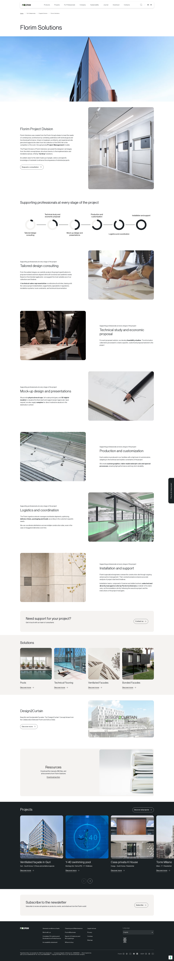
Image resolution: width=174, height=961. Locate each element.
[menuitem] (47, 4)
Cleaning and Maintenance (73, 928)
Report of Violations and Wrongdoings (72, 937)
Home (21, 13)
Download (116, 5)
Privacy (89, 932)
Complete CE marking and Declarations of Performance (52, 937)
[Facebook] (134, 954)
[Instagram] (123, 954)
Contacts (127, 5)
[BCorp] (125, 943)
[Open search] (141, 5)
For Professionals (69, 5)
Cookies (90, 936)
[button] (84, 881)
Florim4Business (70, 932)
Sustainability (94, 5)
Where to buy (69, 942)
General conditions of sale (51, 928)
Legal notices (91, 928)
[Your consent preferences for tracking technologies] (170, 957)
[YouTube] (130, 954)
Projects (57, 5)
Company (83, 5)
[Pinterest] (127, 954)
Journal (105, 5)
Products (47, 5)
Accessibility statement (50, 942)
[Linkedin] (137, 954)
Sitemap (90, 940)
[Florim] (26, 5)
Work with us (47, 932)
